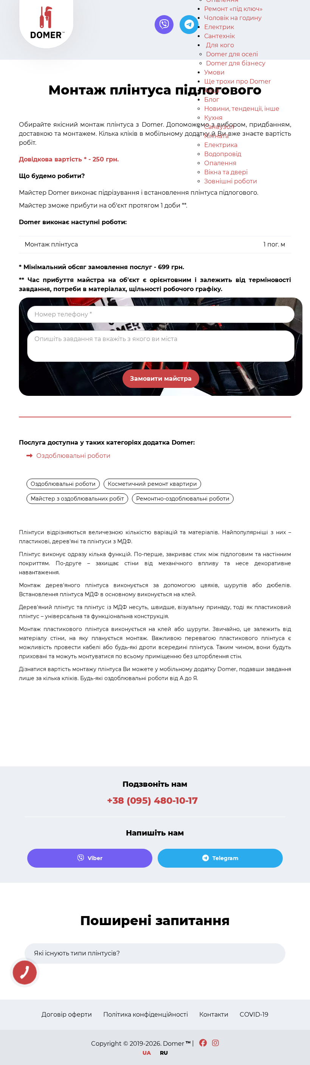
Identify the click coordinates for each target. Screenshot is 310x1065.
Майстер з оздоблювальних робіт (77, 498)
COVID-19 (254, 1014)
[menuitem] (233, 8)
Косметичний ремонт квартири (152, 484)
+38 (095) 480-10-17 (152, 800)
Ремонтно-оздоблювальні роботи (182, 498)
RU (164, 1052)
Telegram (225, 858)
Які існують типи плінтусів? (77, 953)
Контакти (213, 1014)
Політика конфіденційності (145, 1014)
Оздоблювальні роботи (73, 455)
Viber (95, 858)
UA (147, 1052)
